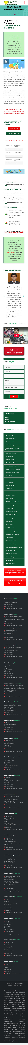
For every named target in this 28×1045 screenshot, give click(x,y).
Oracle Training (10, 435)
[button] (23, 295)
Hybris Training (10, 505)
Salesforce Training (11, 453)
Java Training (9, 475)
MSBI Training (9, 456)
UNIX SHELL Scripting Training (13, 466)
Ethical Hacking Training (12, 514)
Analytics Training (10, 563)
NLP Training (9, 518)
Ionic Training (9, 524)
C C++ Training (10, 557)
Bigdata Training (10, 441)
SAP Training (9, 482)
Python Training (10, 485)
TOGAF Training (10, 527)
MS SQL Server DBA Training (13, 501)
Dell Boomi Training (11, 540)
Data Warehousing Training (13, 469)
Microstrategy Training (11, 511)
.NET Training (9, 537)
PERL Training (9, 498)
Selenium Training (10, 438)
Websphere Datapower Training (14, 547)
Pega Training (9, 521)
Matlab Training (10, 459)
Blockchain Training (11, 550)
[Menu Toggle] (22, 2)
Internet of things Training (12, 472)
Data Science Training (11, 462)
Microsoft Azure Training (12, 492)
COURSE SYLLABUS (13, 133)
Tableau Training (10, 508)
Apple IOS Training (11, 544)
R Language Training (11, 553)
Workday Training (10, 531)
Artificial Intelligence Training (13, 445)
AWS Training (9, 488)
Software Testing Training (12, 534)
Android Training (10, 479)
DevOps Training (10, 495)
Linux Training (9, 560)
